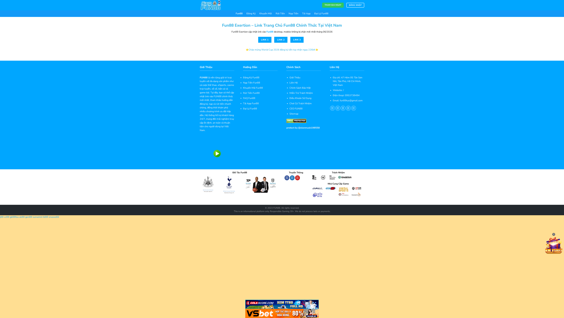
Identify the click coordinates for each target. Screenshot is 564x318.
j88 (2, 217)
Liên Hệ (293, 82)
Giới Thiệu (294, 77)
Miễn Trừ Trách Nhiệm (301, 93)
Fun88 (239, 13)
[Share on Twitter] (337, 108)
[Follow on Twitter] (292, 177)
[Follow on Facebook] (286, 177)
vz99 (6, 217)
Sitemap (293, 113)
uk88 (22, 217)
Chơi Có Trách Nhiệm (300, 103)
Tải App (306, 13)
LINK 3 (297, 39)
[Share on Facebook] (332, 108)
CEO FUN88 (296, 108)
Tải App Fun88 (251, 103)
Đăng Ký (251, 13)
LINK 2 (281, 39)
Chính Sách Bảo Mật (300, 88)
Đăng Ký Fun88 (251, 77)
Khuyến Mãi (265, 13)
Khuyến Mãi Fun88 (253, 88)
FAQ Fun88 (249, 98)
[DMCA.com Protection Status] (296, 120)
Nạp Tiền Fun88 (251, 82)
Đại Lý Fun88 (321, 13)
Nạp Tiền (293, 13)
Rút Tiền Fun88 (251, 93)
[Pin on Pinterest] (348, 108)
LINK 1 (264, 39)
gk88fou (14, 217)
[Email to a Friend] (343, 108)
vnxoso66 (54, 217)
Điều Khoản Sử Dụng (300, 98)
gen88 (28, 217)
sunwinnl (37, 217)
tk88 (45, 217)
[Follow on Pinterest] (297, 177)
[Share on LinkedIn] (353, 108)
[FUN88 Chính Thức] (214, 5)
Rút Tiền (280, 13)
